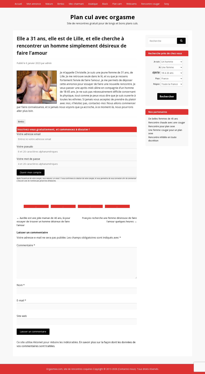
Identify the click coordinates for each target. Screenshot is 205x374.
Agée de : (156, 73)
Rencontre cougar (150, 3)
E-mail (21, 300)
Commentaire (26, 245)
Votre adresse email (29, 134)
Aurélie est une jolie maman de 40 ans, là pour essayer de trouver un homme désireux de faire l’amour (43, 221)
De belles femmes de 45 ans (163, 118)
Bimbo (60, 3)
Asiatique (93, 3)
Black (105, 3)
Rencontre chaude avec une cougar (166, 122)
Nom (21, 285)
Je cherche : (156, 67)
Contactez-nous (127, 368)
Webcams (131, 3)
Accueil (18, 3)
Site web (22, 316)
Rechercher (167, 96)
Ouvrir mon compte (30, 172)
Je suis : (157, 62)
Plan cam (117, 3)
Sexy (166, 3)
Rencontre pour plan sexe (161, 126)
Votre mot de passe (28, 159)
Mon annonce (33, 3)
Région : (156, 84)
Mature (49, 3)
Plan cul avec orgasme (102, 17)
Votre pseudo (25, 146)
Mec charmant (76, 3)
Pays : (157, 78)
